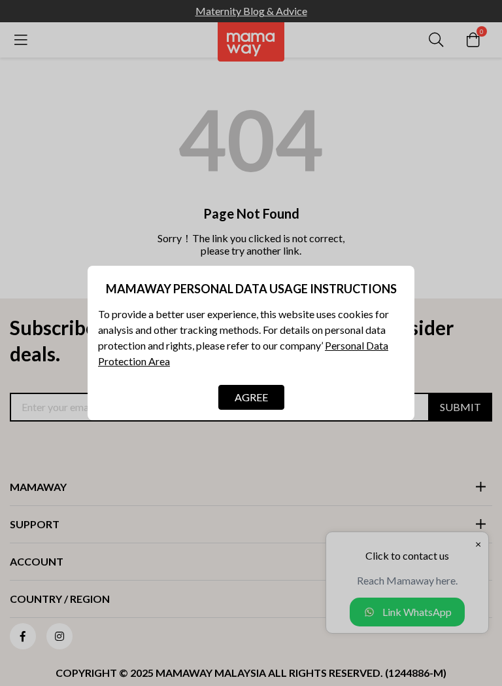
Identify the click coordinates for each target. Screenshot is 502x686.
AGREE (251, 397)
